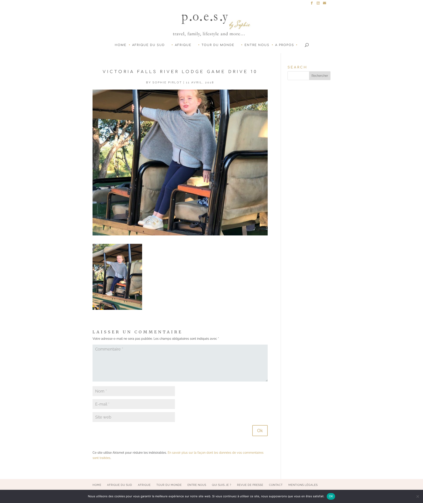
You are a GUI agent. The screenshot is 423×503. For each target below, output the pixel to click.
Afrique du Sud (148, 45)
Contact (276, 484)
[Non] (417, 496)
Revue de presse (250, 484)
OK (331, 496)
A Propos (284, 45)
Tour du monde (218, 45)
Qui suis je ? (221, 484)
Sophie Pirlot (167, 82)
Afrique (183, 45)
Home (120, 45)
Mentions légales (303, 484)
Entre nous (257, 45)
